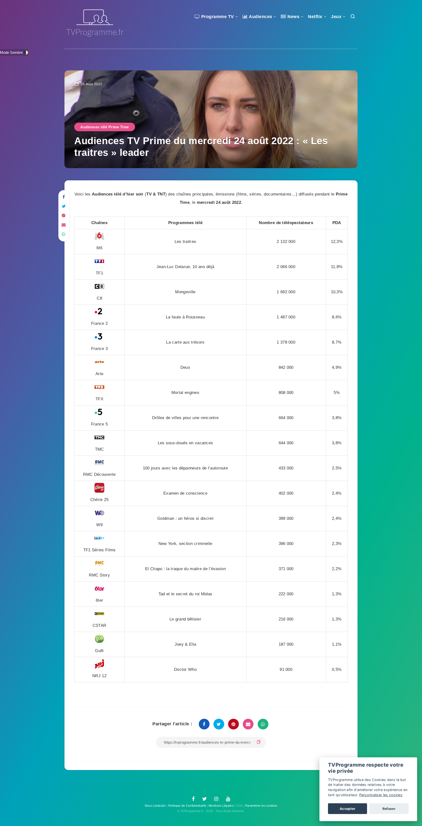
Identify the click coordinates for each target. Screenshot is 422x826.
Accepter (347, 809)
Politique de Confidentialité (187, 805)
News (292, 16)
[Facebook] (193, 799)
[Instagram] (216, 799)
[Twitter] (204, 799)
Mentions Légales (221, 805)
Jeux (336, 16)
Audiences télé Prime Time (104, 127)
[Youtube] (228, 799)
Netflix (315, 16)
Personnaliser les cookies (381, 795)
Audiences (260, 16)
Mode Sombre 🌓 (14, 52)
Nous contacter (155, 805)
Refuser (389, 809)
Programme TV (217, 16)
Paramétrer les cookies (261, 805)
